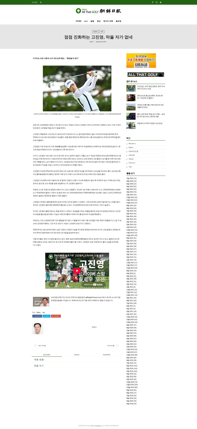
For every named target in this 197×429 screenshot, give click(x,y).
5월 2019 (129, 368)
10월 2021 (130, 295)
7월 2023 (129, 243)
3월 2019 (129, 374)
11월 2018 (130, 385)
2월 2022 (129, 284)
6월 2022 (129, 273)
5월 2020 (129, 336)
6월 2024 (129, 213)
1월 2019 (129, 379)
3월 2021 (129, 309)
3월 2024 (129, 222)
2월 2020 (129, 344)
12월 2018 (130, 382)
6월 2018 (129, 398)
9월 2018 (129, 390)
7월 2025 (129, 178)
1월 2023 (129, 260)
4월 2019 (129, 371)
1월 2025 (129, 195)
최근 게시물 (42, 345)
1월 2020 (129, 347)
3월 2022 (129, 281)
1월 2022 (129, 287)
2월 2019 (129, 376)
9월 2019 (129, 357)
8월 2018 (129, 393)
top (101, 32)
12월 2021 (130, 290)
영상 (99, 21)
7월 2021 (129, 303)
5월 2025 (129, 184)
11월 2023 (130, 233)
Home (79, 21)
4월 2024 (129, 219)
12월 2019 (130, 349)
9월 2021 (129, 298)
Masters (132, 143)
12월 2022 (130, 262)
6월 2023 (129, 246)
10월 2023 (130, 235)
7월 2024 (129, 211)
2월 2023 (129, 257)
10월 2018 (130, 387)
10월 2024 (130, 203)
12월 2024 (130, 197)
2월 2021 (129, 311)
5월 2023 (129, 249)
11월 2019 (130, 352)
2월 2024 (129, 224)
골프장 (118, 21)
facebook (38, 316)
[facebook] (152, 2)
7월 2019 (129, 363)
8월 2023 (129, 241)
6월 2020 (129, 333)
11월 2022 (130, 265)
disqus (76, 355)
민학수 (91, 42)
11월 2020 (130, 319)
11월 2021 (130, 292)
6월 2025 (129, 181)
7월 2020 (129, 330)
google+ (57, 316)
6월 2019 (129, 366)
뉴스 (86, 21)
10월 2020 (130, 322)
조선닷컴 (34, 2)
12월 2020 (130, 317)
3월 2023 (129, 254)
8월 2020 (129, 328)
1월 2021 (129, 314)
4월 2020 (129, 338)
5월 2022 (129, 276)
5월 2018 (129, 401)
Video (131, 159)
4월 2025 (129, 186)
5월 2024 (129, 216)
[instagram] (156, 2)
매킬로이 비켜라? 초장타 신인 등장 (149, 123)
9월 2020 (129, 325)
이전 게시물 (110, 345)
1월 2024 (129, 227)
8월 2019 (129, 360)
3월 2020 (129, 341)
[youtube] (160, 2)
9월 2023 (129, 238)
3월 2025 (129, 189)
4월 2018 (129, 404)
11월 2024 (130, 200)
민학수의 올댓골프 (96, 426)
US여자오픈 (133, 151)
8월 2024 (129, 208)
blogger (46, 355)
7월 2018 (129, 395)
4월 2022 (129, 279)
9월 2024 (129, 205)
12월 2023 (130, 230)
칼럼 (92, 21)
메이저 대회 (108, 21)
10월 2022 (130, 268)
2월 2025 (129, 192)
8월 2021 (129, 300)
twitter (47, 316)
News (95, 32)
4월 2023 (129, 251)
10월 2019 (130, 355)
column (132, 163)
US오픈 (132, 155)
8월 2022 (129, 271)
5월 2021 (129, 306)
